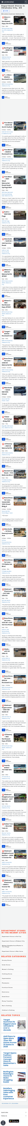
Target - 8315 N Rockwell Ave (7, 333)
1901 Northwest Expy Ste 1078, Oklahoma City (7, 30)
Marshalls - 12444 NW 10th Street (7, 391)
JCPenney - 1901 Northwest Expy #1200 (7, 737)
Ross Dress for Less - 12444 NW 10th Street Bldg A (7, 502)
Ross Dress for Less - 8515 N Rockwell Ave (7, 679)
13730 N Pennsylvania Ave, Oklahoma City (7, 542)
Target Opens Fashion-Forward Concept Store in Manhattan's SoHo (9, 1059)
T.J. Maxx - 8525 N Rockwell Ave (7, 77)
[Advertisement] (14, 110)
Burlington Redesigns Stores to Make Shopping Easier (8, 1076)
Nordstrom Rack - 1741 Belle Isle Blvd (7, 473)
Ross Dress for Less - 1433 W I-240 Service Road (7, 621)
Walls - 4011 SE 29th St (6, 651)
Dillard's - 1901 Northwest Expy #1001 (7, 304)
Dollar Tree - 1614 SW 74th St (7, 826)
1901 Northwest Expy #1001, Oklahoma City (7, 313)
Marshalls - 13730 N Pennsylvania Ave (7, 532)
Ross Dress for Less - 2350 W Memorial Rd (7, 361)
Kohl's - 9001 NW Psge (6, 214)
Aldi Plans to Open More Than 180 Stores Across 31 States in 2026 (9, 1041)
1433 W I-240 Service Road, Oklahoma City (6, 631)
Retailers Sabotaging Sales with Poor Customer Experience (9, 1093)
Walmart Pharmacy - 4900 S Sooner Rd (7, 883)
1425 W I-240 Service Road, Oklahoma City (6, 252)
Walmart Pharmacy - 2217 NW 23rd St (7, 592)
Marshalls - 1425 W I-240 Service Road (7, 242)
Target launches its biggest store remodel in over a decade (9, 1024)
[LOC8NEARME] (7, 2)
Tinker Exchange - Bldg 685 (7, 419)
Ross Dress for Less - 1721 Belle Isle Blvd (7, 563)
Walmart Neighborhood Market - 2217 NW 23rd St (7, 797)
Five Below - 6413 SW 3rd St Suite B (7, 125)
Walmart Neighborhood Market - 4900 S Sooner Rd (7, 854)
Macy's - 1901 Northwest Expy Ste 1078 (7, 20)
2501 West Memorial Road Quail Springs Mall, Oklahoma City (7, 194)
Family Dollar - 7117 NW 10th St (7, 768)
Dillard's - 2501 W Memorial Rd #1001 (7, 273)
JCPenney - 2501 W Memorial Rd (7, 446)
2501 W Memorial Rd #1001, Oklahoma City (7, 282)
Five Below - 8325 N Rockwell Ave (7, 152)
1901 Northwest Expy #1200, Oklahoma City (7, 747)
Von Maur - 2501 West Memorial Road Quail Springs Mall (7, 182)
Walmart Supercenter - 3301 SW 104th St (7, 708)
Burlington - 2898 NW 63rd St (7, 50)
